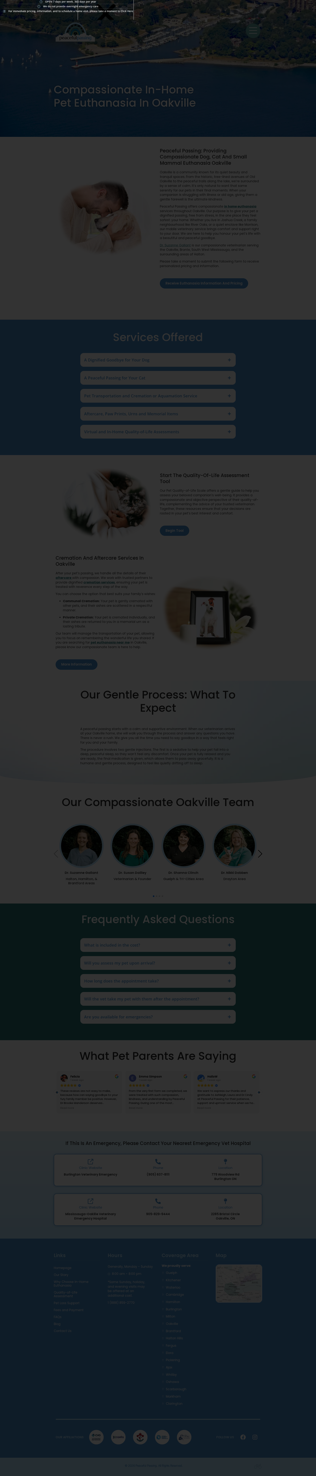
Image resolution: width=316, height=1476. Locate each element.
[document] (158, 738)
